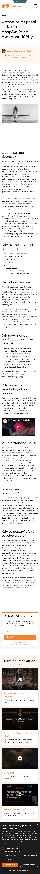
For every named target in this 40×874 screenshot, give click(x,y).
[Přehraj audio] (20, 719)
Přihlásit (9, 637)
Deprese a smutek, (15, 55)
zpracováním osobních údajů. (20, 644)
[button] (20, 870)
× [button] (37, 824)
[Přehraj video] (20, 758)
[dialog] (20, 848)
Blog (4, 15)
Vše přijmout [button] (10, 865)
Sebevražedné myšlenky (18, 809)
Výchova (22, 58)
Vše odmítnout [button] (29, 865)
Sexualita (9, 772)
